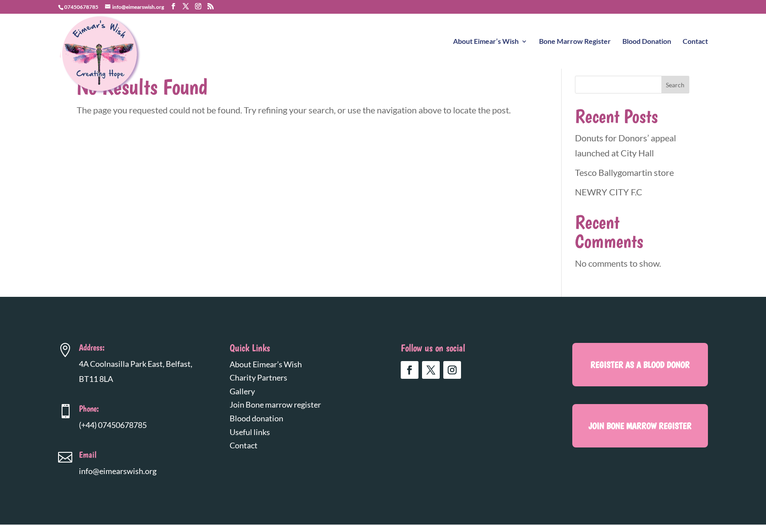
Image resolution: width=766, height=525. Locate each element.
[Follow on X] (431, 370)
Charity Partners (258, 377)
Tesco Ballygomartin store (624, 172)
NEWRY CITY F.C (608, 192)
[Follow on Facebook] (409, 370)
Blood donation (256, 418)
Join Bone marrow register (275, 404)
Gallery (242, 391)
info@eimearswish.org (117, 471)
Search (675, 85)
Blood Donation (646, 41)
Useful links (250, 432)
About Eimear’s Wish (486, 41)
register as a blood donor (640, 364)
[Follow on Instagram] (452, 370)
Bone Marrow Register (575, 41)
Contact (695, 41)
